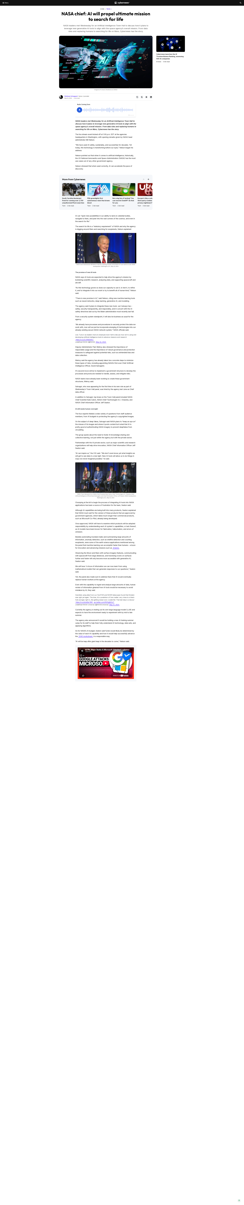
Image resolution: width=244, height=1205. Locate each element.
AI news (158, 61)
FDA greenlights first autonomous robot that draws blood (98, 200)
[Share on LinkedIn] (150, 97)
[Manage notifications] (239, 1200)
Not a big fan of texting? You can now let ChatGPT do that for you (123, 200)
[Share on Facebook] (146, 97)
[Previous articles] (144, 179)
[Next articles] (148, 179)
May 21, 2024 (114, 605)
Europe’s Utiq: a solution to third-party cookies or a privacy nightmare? (148, 200)
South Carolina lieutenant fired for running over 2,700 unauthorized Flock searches (73, 200)
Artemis (116, 548)
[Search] (240, 3)
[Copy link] (137, 97)
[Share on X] (141, 97)
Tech (63, 206)
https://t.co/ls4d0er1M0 (84, 602)
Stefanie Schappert (71, 96)
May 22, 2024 (101, 342)
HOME (102, 9)
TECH (108, 9)
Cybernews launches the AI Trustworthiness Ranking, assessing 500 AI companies (170, 56)
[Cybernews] (122, 3)
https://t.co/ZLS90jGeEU (84, 340)
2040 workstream (86, 636)
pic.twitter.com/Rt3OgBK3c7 (104, 602)
